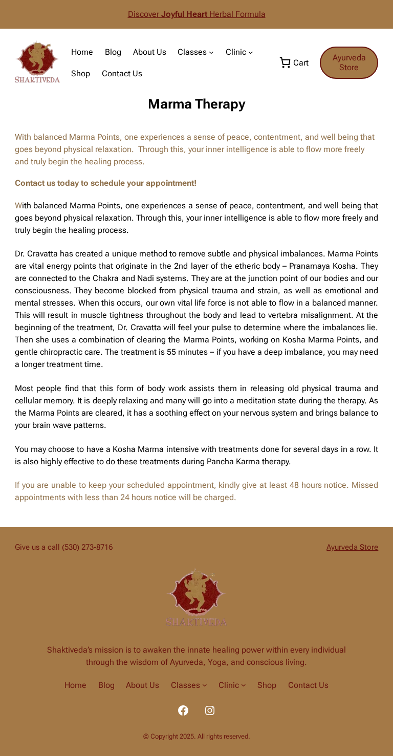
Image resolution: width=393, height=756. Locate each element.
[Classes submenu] (211, 52)
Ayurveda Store (349, 62)
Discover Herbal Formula (197, 14)
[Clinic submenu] (250, 52)
